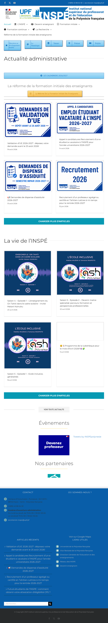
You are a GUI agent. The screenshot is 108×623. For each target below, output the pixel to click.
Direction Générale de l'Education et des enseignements (77, 556)
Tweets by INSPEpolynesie (87, 436)
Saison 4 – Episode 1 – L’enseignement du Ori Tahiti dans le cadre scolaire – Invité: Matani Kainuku (27, 303)
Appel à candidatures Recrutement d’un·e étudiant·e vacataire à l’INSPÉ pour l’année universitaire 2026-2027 (79, 142)
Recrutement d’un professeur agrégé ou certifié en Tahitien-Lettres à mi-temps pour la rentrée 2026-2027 (79, 200)
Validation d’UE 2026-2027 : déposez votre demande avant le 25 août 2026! (28, 548)
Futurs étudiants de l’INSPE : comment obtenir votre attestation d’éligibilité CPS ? (28, 590)
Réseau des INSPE (68, 562)
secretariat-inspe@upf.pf (94, 3)
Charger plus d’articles (54, 221)
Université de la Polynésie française (75, 546)
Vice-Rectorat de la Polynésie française (76, 551)
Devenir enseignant (68, 566)
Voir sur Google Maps (80, 536)
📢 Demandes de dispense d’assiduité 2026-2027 (28, 569)
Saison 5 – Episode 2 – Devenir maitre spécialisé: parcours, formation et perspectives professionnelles (78, 303)
